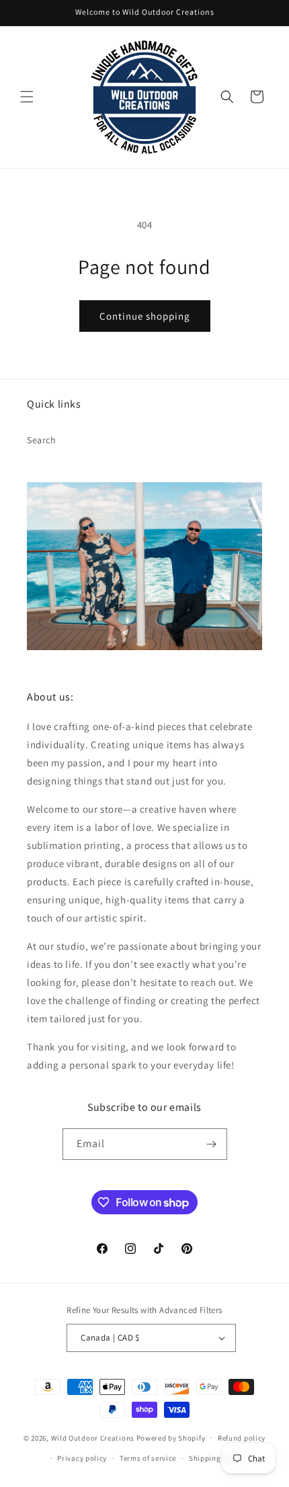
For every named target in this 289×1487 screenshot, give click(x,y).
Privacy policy (82, 1458)
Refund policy (241, 1438)
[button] (27, 96)
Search (41, 440)
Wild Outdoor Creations (92, 1437)
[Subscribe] (211, 1144)
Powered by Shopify (171, 1437)
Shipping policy (217, 1458)
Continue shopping (144, 316)
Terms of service (148, 1458)
